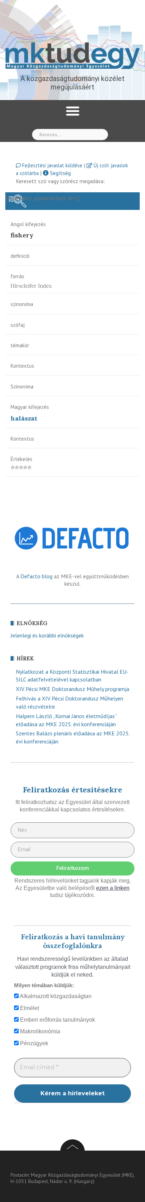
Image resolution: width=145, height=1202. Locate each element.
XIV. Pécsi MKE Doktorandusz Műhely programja (72, 688)
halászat (24, 418)
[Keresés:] (70, 134)
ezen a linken (113, 888)
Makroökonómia (39, 1031)
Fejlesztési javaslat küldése (51, 165)
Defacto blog (36, 576)
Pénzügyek (33, 1043)
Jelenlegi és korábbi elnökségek (47, 635)
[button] (72, 111)
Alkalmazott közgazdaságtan (55, 996)
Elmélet (29, 1008)
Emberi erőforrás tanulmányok (57, 1020)
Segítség (60, 172)
